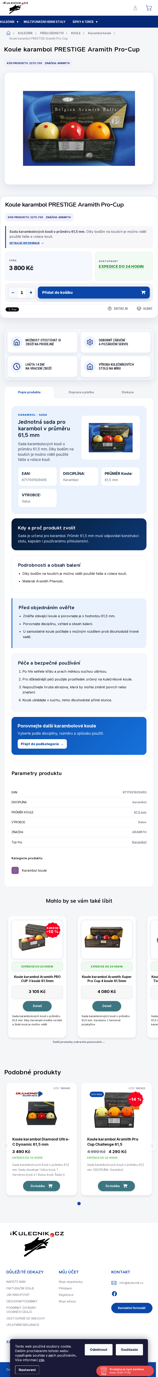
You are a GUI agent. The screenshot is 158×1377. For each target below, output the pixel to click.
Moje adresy (67, 1301)
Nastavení (27, 1370)
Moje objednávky (71, 1281)
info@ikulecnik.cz (131, 1282)
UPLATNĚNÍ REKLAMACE (22, 1325)
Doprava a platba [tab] (81, 392)
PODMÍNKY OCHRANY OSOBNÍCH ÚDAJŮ (21, 1310)
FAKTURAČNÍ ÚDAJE (20, 1288)
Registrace (66, 1294)
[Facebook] (114, 1293)
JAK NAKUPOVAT (18, 1294)
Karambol (139, 842)
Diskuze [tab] (128, 392)
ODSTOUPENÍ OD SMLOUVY (25, 1318)
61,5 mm (140, 812)
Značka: (57, 63)
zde (41, 1360)
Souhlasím (129, 1350)
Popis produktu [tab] (29, 392)
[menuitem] (10, 22)
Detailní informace (24, 243)
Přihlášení (65, 1288)
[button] (79, 1203)
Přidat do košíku (57, 292)
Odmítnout (98, 1350)
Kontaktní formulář (132, 1308)
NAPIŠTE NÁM (16, 1281)
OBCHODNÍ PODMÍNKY (21, 1301)
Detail (37, 1006)
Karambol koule (34, 870)
